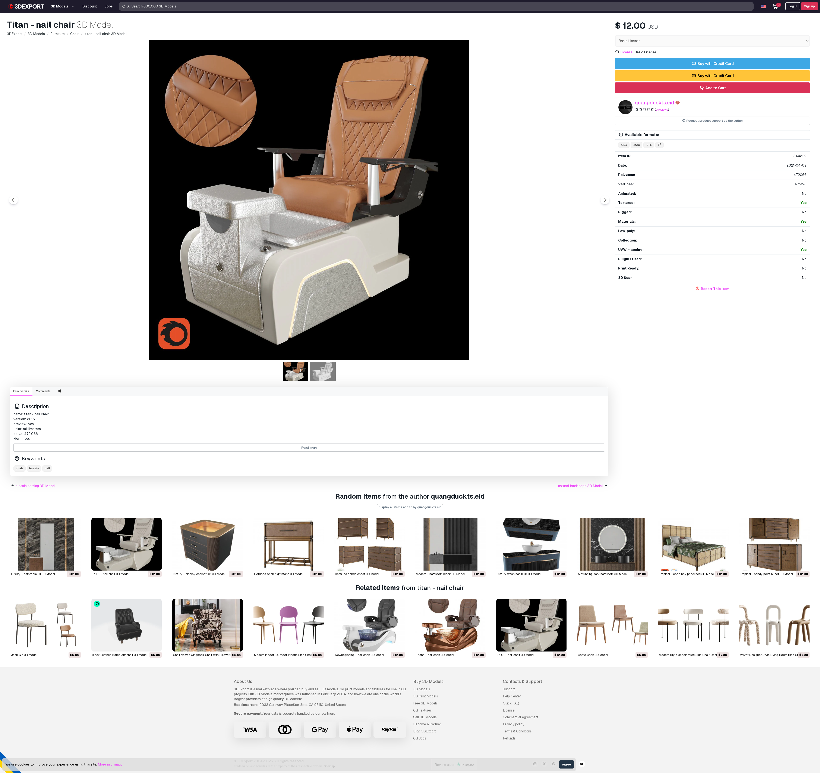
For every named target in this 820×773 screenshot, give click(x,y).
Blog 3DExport (424, 731)
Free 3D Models (425, 703)
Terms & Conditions (517, 731)
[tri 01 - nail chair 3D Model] (126, 544)
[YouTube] (582, 764)
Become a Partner (427, 724)
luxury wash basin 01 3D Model (519, 574)
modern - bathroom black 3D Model (440, 574)
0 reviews (662, 109)
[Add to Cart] (66, 564)
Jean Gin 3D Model (24, 655)
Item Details (21, 391)
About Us (243, 681)
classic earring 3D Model (35, 486)
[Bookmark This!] (74, 564)
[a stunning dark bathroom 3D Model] (612, 544)
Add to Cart (715, 87)
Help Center (512, 696)
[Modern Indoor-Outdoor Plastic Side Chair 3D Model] (288, 625)
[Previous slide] (13, 199)
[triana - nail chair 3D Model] (450, 625)
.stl (649, 145)
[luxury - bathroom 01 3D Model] (45, 544)
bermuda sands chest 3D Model (357, 574)
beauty (34, 468)
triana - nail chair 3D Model (435, 655)
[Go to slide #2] (323, 371)
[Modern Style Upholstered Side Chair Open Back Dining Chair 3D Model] (693, 625)
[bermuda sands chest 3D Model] (369, 544)
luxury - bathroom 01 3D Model (33, 574)
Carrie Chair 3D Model (593, 655)
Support (509, 689)
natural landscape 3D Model (580, 486)
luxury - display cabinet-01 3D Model (199, 574)
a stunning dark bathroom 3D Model (602, 574)
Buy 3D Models (428, 681)
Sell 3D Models (425, 717)
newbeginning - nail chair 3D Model (359, 655)
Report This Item (715, 289)
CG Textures (422, 710)
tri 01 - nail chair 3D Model (110, 574)
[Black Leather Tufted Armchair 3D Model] (126, 625)
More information (111, 764)
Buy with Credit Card (715, 63)
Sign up (809, 6)
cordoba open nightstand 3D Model (278, 574)
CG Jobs (419, 738)
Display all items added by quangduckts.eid (410, 507)
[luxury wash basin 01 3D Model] (531, 544)
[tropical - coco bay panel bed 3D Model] (693, 544)
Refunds (509, 738)
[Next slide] (604, 199)
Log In (792, 6)
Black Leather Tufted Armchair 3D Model (119, 655)
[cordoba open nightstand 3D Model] (288, 544)
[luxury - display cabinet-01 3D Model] (207, 544)
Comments (43, 391)
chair (19, 468)
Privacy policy (513, 724)
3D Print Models (425, 696)
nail (47, 468)
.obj (624, 145)
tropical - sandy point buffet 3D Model (766, 574)
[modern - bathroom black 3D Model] (450, 544)
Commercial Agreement (520, 717)
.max (636, 145)
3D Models (421, 689)
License (509, 710)
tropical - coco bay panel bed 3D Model (687, 574)
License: (627, 52)
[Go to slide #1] (295, 371)
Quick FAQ (511, 703)
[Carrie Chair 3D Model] (612, 625)
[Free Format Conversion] (659, 145)
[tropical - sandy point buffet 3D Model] (774, 544)
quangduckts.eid (654, 102)
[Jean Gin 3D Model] (45, 625)
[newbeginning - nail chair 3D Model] (369, 625)
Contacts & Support (522, 681)
